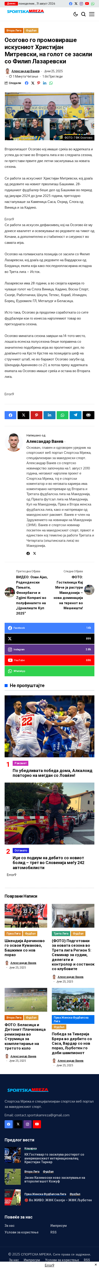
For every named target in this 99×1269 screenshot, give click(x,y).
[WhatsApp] (92, 3)
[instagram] (81, 3)
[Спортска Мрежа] (25, 11)
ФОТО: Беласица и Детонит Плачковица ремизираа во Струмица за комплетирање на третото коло (25, 1036)
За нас (10, 1225)
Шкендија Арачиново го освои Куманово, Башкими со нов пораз (25, 947)
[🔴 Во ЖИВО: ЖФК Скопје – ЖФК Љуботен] (13, 1197)
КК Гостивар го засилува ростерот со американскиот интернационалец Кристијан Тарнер (54, 1158)
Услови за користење (21, 1232)
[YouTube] (87, 3)
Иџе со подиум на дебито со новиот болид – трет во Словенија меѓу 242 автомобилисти (48, 862)
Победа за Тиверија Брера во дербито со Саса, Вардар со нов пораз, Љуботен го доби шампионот (72, 1043)
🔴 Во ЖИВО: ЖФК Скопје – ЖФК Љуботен (58, 1200)
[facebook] (70, 3)
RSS (53, 1232)
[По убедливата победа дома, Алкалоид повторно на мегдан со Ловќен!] (49, 726)
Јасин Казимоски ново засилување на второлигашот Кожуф (54, 1179)
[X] (76, 3)
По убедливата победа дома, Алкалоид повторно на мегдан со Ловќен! (52, 773)
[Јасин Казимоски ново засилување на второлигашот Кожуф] (13, 1177)
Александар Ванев (25, 71)
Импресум (58, 1225)
